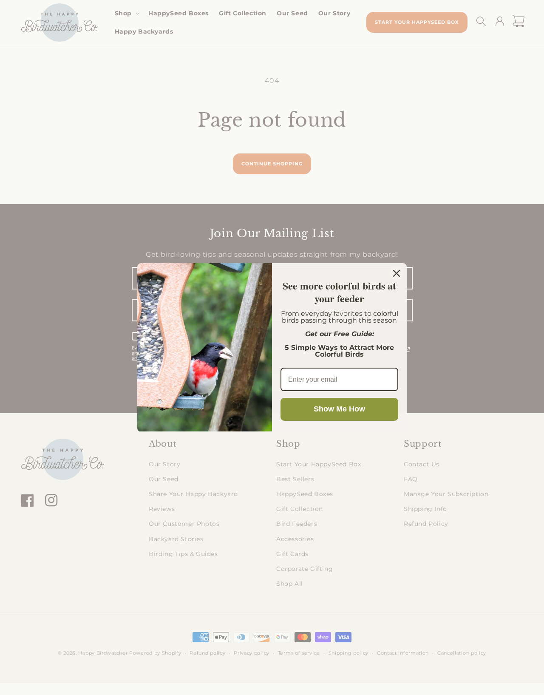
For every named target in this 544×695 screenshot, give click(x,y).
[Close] (396, 273)
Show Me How (339, 409)
